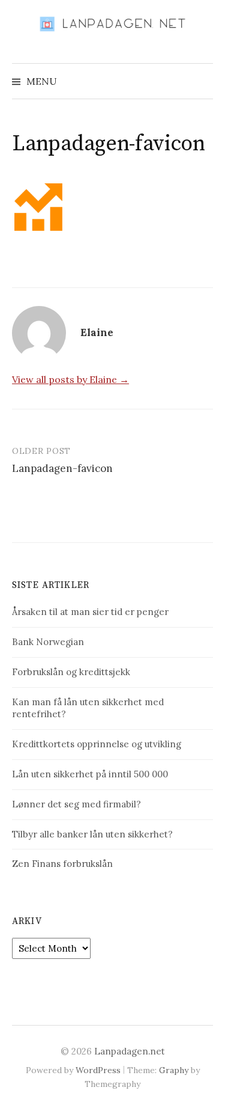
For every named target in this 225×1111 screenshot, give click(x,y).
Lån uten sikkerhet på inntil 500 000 (90, 774)
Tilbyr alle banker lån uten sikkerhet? (92, 834)
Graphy (173, 1070)
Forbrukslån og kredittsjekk (71, 672)
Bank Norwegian (48, 641)
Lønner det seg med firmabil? (76, 804)
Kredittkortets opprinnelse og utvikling (96, 744)
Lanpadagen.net (129, 1051)
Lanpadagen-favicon (62, 468)
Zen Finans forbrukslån (62, 863)
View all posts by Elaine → (70, 379)
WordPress (98, 1070)
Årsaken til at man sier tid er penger (90, 611)
